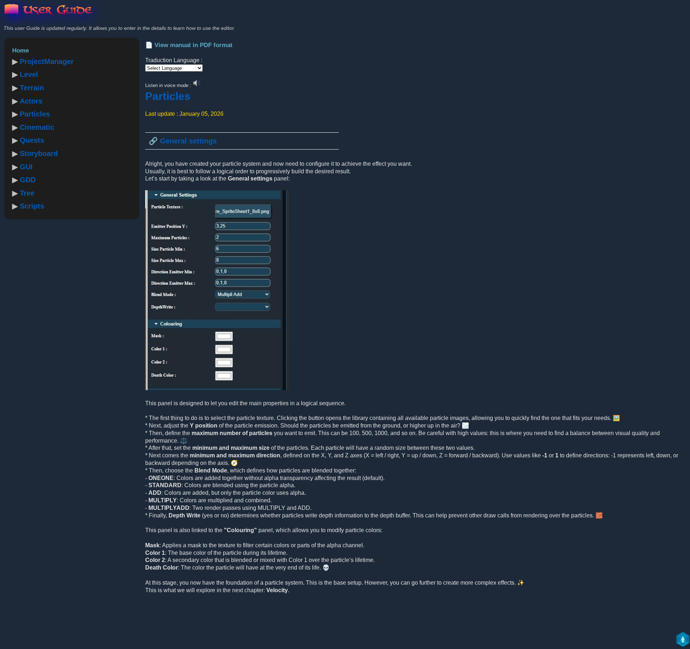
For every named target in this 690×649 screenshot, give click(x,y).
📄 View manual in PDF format (189, 45)
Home (20, 50)
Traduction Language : (173, 60)
